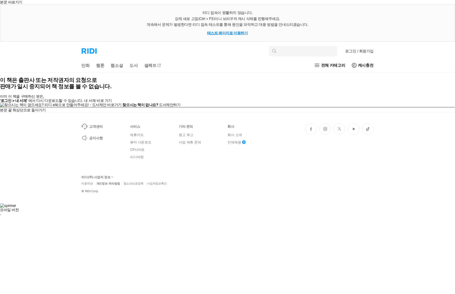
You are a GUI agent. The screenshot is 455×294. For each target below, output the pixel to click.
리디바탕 (137, 157)
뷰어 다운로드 (140, 142)
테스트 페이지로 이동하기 (227, 33)
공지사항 (96, 138)
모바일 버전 (9, 209)
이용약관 (87, 183)
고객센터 (96, 126)
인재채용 (234, 142)
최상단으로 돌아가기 (29, 110)
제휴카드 (137, 135)
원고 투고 (186, 135)
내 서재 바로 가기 (98, 100)
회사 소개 (235, 135)
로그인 (359, 51)
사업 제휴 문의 (190, 142)
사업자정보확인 (157, 183)
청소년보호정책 (133, 183)
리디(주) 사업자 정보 (96, 177)
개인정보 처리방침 (108, 183)
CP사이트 (137, 149)
